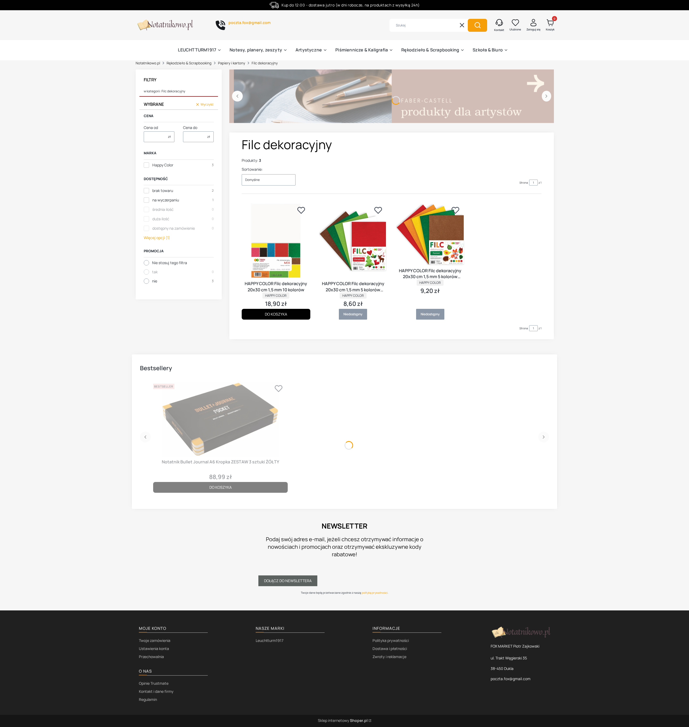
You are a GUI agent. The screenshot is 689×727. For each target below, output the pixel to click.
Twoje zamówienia (154, 640)
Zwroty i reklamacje (389, 656)
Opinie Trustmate (153, 683)
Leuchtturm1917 (269, 640)
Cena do (190, 127)
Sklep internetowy (343, 720)
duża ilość (160, 218)
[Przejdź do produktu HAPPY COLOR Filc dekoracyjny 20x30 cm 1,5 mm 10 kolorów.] (276, 241)
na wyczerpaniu (165, 199)
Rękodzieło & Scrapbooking (189, 63)
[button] (477, 25)
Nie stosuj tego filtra (169, 262)
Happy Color (162, 164)
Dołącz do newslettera (288, 580)
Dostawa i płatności (389, 648)
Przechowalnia (151, 656)
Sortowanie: (252, 169)
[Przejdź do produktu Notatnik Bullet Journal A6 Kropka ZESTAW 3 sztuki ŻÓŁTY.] (220, 419)
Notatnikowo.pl (148, 63)
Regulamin (148, 699)
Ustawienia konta (154, 648)
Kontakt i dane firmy (156, 691)
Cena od (151, 127)
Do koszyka (276, 314)
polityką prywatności (375, 593)
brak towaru (162, 190)
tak (155, 271)
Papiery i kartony (231, 63)
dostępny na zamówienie (173, 228)
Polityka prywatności (390, 640)
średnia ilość (163, 209)
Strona (523, 182)
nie (154, 281)
